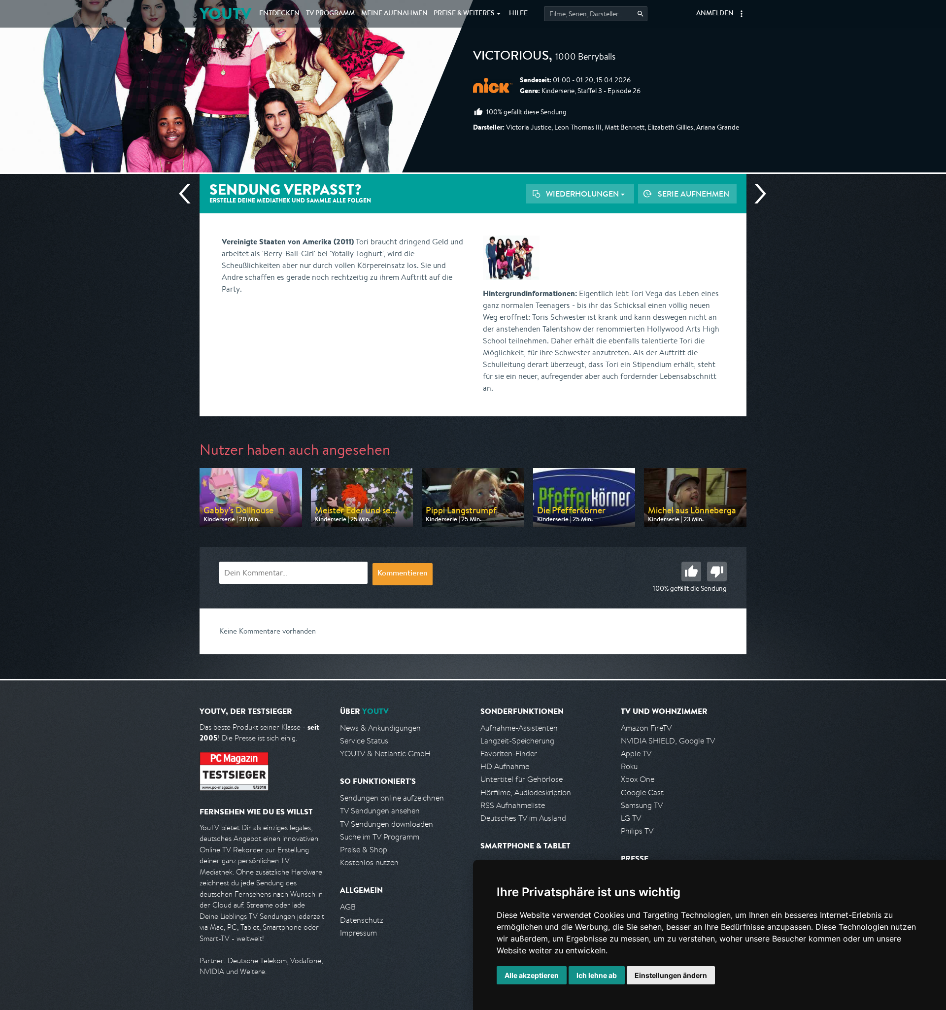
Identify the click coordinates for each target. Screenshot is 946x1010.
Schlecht (717, 571)
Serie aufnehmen (693, 193)
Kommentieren (402, 574)
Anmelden (715, 13)
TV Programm (330, 13)
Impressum (358, 933)
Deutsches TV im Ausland (523, 818)
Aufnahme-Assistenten (519, 728)
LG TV (631, 818)
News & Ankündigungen (380, 728)
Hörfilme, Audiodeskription (525, 792)
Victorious (511, 57)
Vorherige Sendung (189, 193)
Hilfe (518, 13)
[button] (741, 14)
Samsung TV (642, 805)
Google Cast (642, 792)
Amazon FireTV (646, 728)
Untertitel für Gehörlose (521, 779)
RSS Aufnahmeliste (512, 805)
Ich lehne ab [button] (596, 975)
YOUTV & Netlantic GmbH (385, 753)
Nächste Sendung (756, 193)
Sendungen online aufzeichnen (392, 798)
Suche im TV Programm (379, 837)
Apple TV (636, 753)
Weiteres (464, 13)
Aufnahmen (394, 13)
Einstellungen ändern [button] (671, 975)
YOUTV (225, 13)
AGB (348, 907)
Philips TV (637, 831)
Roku (629, 766)
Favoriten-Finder (508, 753)
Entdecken (279, 13)
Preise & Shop (363, 849)
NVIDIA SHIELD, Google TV (668, 741)
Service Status (364, 741)
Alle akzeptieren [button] (532, 975)
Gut (691, 571)
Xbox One (637, 779)
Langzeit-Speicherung (517, 741)
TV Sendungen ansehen (380, 811)
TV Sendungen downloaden (386, 824)
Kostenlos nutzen (369, 862)
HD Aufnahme (504, 766)
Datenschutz (361, 920)
